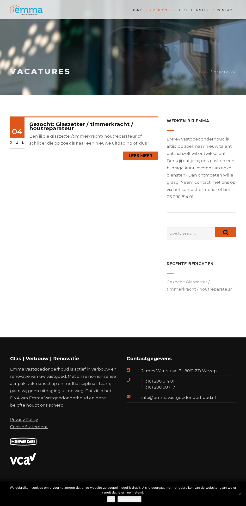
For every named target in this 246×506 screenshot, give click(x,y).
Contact (226, 10)
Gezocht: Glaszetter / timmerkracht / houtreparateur (81, 126)
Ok (111, 499)
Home (137, 10)
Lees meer (140, 155)
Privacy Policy (24, 419)
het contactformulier (195, 189)
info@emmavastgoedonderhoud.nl (178, 397)
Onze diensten (193, 10)
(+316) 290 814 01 (157, 381)
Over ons (160, 10)
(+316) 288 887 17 (158, 387)
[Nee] (240, 493)
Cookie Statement (29, 426)
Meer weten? (129, 499)
